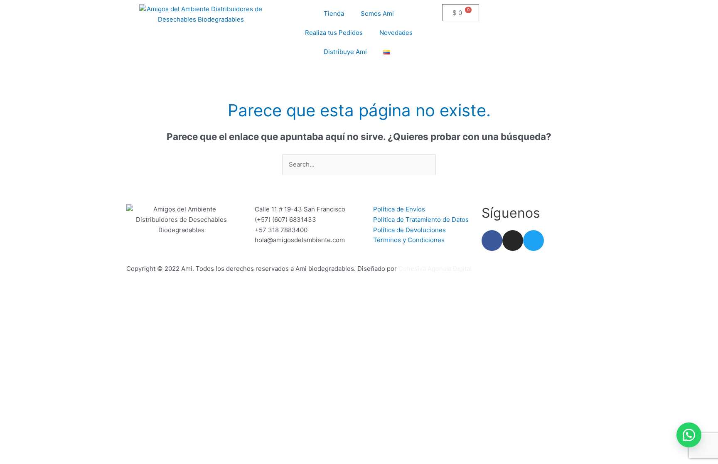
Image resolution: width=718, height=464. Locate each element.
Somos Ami (377, 13)
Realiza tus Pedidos (334, 33)
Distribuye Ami (345, 52)
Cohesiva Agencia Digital (435, 269)
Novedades (396, 33)
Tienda (334, 13)
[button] (688, 434)
